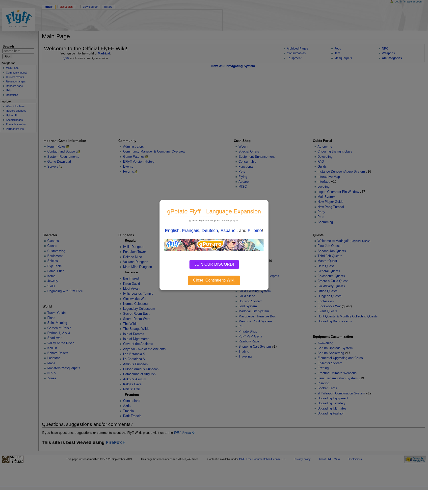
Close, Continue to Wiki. (214, 280)
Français (190, 230)
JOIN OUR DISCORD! (214, 264)
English (172, 230)
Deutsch (210, 230)
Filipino (255, 230)
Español (228, 230)
